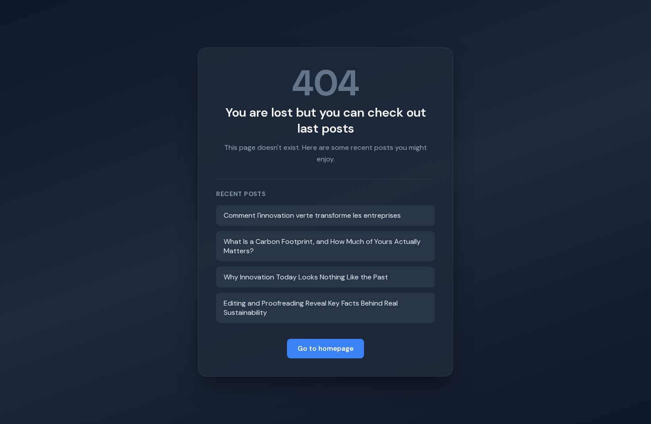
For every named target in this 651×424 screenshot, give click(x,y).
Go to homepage (325, 348)
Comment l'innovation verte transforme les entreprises (312, 215)
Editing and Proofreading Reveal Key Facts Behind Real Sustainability (311, 307)
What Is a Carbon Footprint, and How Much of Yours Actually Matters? (322, 246)
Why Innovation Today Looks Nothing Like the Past (306, 277)
